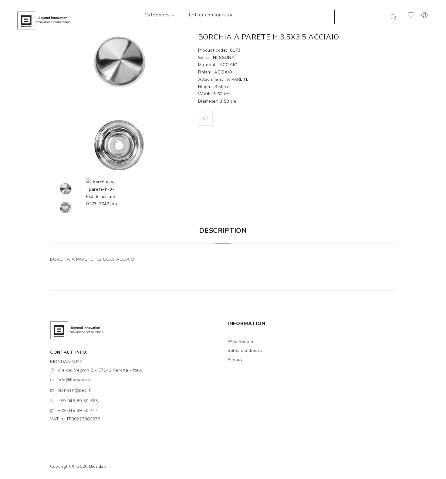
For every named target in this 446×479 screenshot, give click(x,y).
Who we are (241, 341)
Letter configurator (211, 15)
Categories (157, 15)
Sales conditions (245, 350)
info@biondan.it (74, 380)
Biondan (97, 466)
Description (223, 230)
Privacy (235, 359)
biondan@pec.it (74, 390)
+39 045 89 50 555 (78, 401)
